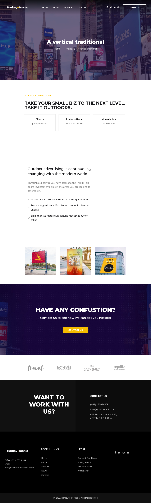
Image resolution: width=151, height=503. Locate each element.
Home (45, 7)
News (44, 470)
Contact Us (134, 7)
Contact (83, 7)
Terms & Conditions (87, 458)
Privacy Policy (84, 462)
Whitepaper (83, 470)
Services (68, 7)
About (56, 7)
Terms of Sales (85, 466)
